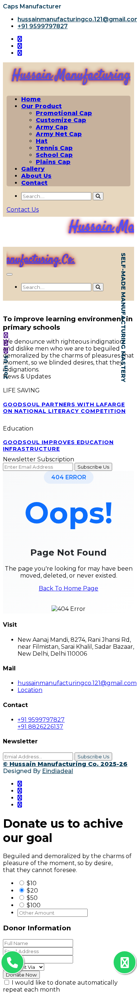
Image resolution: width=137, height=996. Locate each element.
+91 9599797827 (43, 26)
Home (31, 99)
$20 (32, 890)
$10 (32, 883)
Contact (34, 182)
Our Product (41, 106)
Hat (41, 141)
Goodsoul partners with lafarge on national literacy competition (64, 407)
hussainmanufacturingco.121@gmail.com (77, 683)
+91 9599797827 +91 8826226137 (41, 723)
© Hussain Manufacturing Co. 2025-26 (65, 764)
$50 (32, 897)
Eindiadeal (57, 771)
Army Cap (52, 127)
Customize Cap (61, 120)
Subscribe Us (93, 756)
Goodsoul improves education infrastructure (58, 445)
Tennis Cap (54, 147)
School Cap (54, 154)
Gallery (33, 168)
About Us (36, 175)
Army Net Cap (59, 134)
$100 (34, 905)
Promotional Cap (64, 113)
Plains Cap (53, 161)
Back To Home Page (68, 588)
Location (30, 689)
